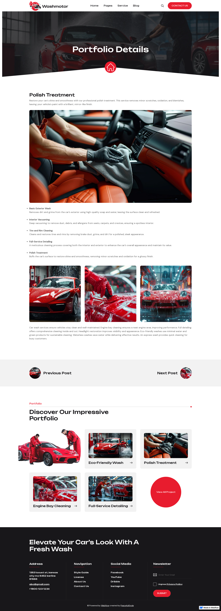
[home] (48, 6)
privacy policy (174, 584)
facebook (117, 572)
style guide (81, 572)
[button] (94, 5)
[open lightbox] (110, 156)
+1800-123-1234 (39, 589)
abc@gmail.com (39, 584)
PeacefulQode (127, 605)
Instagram (117, 586)
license (79, 577)
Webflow (105, 605)
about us (80, 581)
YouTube (116, 577)
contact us (81, 586)
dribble (115, 581)
